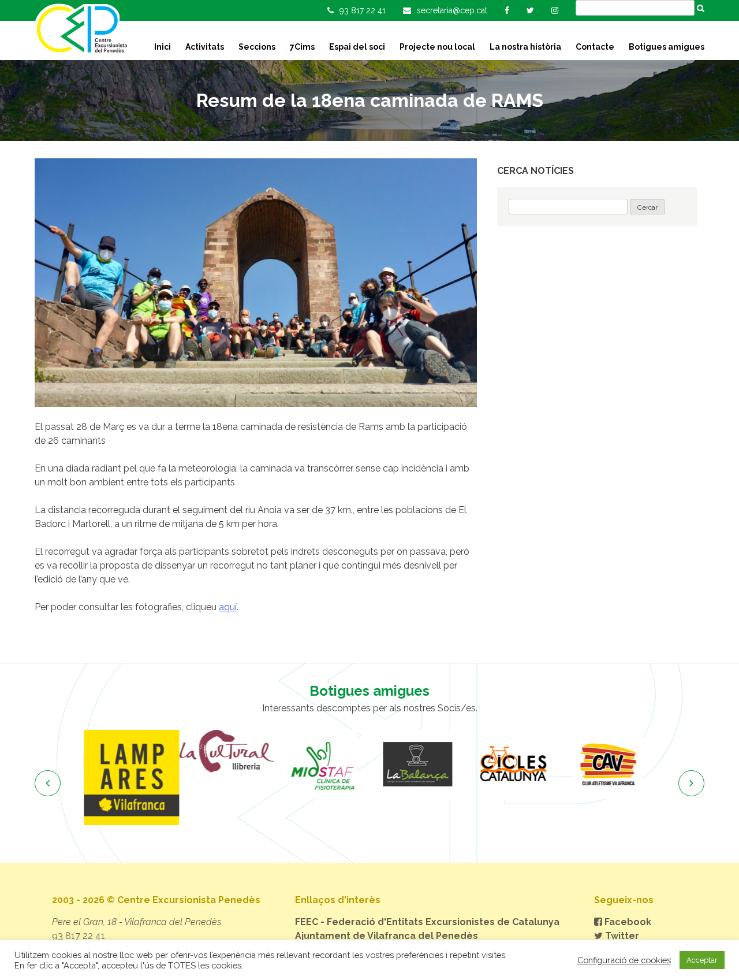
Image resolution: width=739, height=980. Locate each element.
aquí (228, 607)
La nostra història (525, 46)
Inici (162, 46)
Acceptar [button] (702, 960)
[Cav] (607, 764)
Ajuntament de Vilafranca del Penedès (386, 935)
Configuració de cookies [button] (624, 960)
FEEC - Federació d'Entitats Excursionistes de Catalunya (427, 921)
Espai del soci (357, 46)
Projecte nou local (437, 46)
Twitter (621, 935)
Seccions (256, 46)
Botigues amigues (666, 46)
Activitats (204, 46)
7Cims (302, 46)
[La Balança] (417, 764)
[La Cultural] (226, 751)
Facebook (626, 921)
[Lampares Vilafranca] (131, 777)
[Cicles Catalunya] (512, 764)
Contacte (595, 46)
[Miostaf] (322, 764)
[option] (131, 777)
